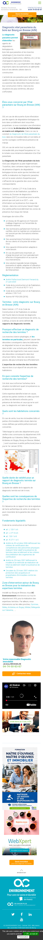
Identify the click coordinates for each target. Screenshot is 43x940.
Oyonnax (34, 604)
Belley (4, 607)
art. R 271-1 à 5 (12, 540)
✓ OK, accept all (30, 934)
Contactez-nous (23, 673)
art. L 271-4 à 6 (12, 533)
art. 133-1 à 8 (11, 536)
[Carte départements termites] (21, 461)
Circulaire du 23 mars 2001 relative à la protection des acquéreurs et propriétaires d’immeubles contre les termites (21, 574)
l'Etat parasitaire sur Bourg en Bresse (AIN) (21, 103)
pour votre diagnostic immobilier (22, 14)
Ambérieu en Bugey (16, 607)
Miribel (27, 607)
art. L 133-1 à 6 (12, 529)
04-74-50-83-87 (36, 9)
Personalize (23, 937)
